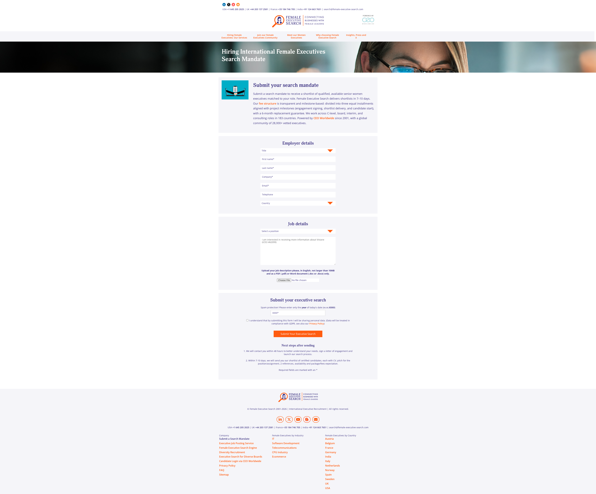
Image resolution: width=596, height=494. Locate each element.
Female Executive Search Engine (238, 447)
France (329, 447)
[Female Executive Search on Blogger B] (306, 419)
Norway (330, 470)
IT (273, 438)
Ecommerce (279, 456)
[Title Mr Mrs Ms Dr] (298, 150)
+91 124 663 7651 (312, 9)
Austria (329, 438)
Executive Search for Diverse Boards (240, 456)
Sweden (329, 479)
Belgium (330, 443)
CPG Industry (280, 452)
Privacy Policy (316, 323)
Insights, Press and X (356, 36)
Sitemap (224, 474)
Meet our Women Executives (296, 36)
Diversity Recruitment (232, 452)
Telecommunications (284, 447)
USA (327, 488)
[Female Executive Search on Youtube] (298, 419)
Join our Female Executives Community (265, 36)
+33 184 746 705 (286, 9)
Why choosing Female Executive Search (327, 36)
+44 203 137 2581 (259, 9)
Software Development (285, 443)
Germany (330, 452)
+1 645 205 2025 (235, 9)
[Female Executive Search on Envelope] (315, 419)
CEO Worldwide (324, 118)
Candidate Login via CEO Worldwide (240, 461)
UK (327, 483)
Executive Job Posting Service (236, 443)
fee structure (267, 103)
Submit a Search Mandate (234, 438)
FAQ (221, 470)
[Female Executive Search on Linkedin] (280, 419)
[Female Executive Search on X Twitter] (289, 419)
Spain (328, 474)
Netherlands (332, 465)
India (328, 456)
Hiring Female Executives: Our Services (234, 36)
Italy (327, 461)
